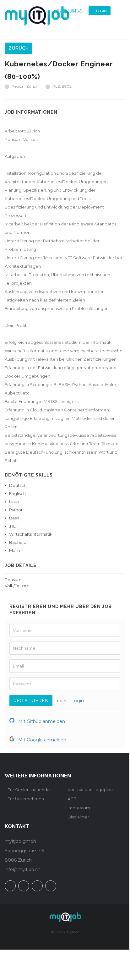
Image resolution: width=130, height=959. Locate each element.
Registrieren (70, 10)
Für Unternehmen (26, 798)
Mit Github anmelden (41, 721)
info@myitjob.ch (23, 869)
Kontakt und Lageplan (90, 789)
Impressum (79, 807)
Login (101, 11)
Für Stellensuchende (29, 789)
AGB (72, 798)
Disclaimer (78, 816)
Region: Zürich (25, 86)
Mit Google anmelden (41, 740)
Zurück (18, 48)
